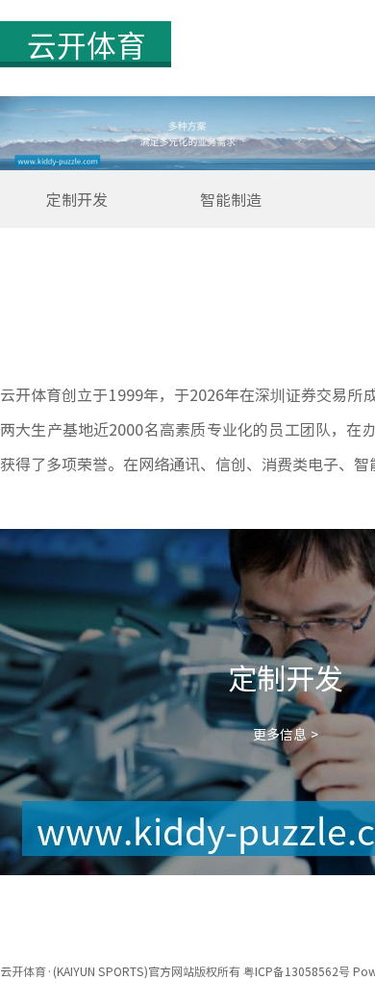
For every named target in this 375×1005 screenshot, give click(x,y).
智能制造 (231, 199)
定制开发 (77, 199)
